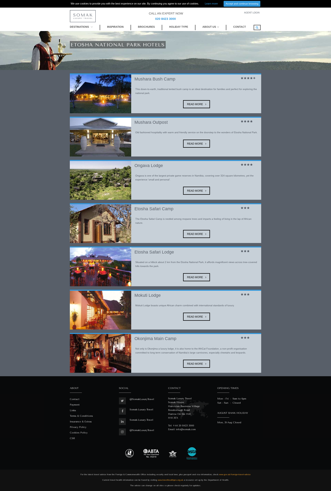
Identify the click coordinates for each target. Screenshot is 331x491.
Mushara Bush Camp (154, 79)
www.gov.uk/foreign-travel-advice (235, 474)
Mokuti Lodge (147, 295)
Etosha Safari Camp (153, 208)
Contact (74, 399)
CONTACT (239, 26)
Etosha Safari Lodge (154, 252)
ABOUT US (209, 26)
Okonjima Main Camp (155, 338)
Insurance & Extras (81, 421)
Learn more (211, 3)
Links (73, 410)
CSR (72, 438)
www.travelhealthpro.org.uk (170, 480)
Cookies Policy (79, 432)
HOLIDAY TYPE (178, 26)
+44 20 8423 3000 (183, 425)
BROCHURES (146, 26)
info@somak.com (186, 429)
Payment (75, 404)
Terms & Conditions (81, 415)
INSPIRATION (115, 26)
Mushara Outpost (151, 122)
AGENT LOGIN (251, 12)
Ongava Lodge (148, 165)
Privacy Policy (78, 427)
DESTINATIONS (80, 26)
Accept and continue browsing (242, 3)
